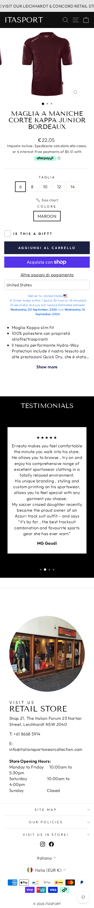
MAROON (47, 216)
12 (59, 186)
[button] (47, 200)
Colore (47, 206)
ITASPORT (23, 19)
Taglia (47, 177)
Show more (47, 366)
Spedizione (44, 146)
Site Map (46, 810)
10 (45, 186)
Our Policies (46, 822)
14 (72, 186)
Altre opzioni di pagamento (47, 274)
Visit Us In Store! (46, 835)
